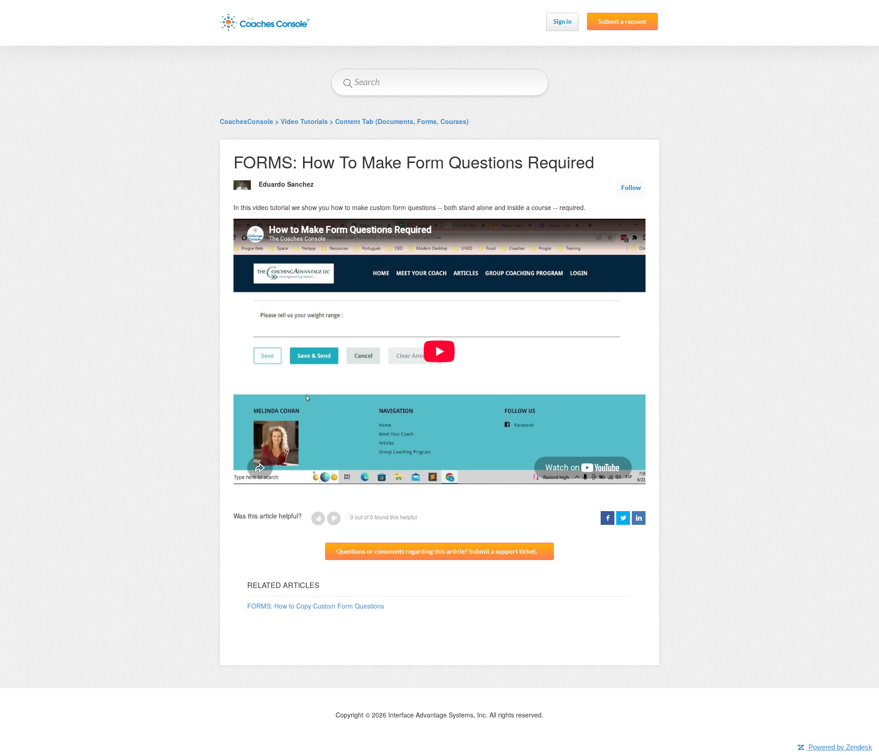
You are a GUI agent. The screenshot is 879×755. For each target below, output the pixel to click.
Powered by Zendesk (840, 747)
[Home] (264, 22)
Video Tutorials (304, 121)
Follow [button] (631, 187)
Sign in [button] (562, 21)
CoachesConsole (246, 121)
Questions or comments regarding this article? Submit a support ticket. (436, 551)
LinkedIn (639, 518)
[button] (318, 518)
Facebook (607, 518)
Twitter (623, 518)
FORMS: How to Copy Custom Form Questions (315, 605)
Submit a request (622, 21)
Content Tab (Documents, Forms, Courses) (402, 121)
